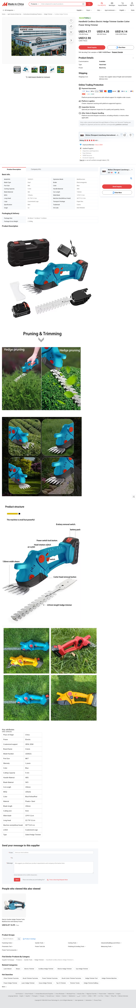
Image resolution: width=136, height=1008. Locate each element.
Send (17, 880)
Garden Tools (39, 943)
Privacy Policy (97, 1000)
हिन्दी (95, 996)
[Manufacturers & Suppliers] (13, 4)
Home (3, 14)
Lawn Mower (8, 969)
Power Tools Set (40, 946)
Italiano (58, 996)
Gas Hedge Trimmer (82, 969)
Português (35, 996)
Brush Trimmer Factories (30, 978)
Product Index (102, 993)
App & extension (110, 10)
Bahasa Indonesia (123, 996)
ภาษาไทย (100, 996)
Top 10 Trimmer (61, 983)
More (3, 987)
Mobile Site (111, 993)
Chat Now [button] (121, 47)
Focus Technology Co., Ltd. (55, 1000)
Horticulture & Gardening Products (32, 14)
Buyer (88, 10)
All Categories (9, 10)
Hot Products (19, 993)
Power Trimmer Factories (50, 978)
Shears (18, 969)
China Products (29, 993)
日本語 (90, 996)
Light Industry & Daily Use (14, 14)
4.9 (109, 172)
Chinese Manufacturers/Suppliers (44, 993)
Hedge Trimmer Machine (109, 978)
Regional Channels (92, 993)
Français (42, 996)
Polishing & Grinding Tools (76, 946)
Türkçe (107, 996)
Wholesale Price (71, 993)
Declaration (89, 1000)
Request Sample (117, 52)
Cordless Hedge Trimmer (61, 14)
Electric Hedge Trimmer (65, 969)
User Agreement (79, 1000)
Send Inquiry (92, 47)
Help (98, 10)
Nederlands (72, 996)
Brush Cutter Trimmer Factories (71, 978)
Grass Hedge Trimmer (45, 983)
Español (28, 996)
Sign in (132, 5)
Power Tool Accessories (9, 950)
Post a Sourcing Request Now (57, 880)
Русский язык (50, 996)
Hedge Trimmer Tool (91, 978)
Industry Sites (80, 993)
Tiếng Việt (113, 996)
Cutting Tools (72, 943)
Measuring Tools (106, 946)
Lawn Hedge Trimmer (28, 983)
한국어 (84, 996)
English (21, 996)
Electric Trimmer (29, 969)
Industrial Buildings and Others (110, 943)
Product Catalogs (30, 939)
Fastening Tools (7, 943)
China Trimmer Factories (11, 978)
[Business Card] (131, 178)
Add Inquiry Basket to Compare (39, 77)
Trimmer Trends (75, 983)
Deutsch (64, 996)
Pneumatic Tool (7, 946)
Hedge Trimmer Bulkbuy (91, 983)
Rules (132, 10)
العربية (78, 996)
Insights (118, 993)
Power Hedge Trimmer (10, 983)
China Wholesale (59, 993)
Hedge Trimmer (48, 14)
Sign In (82, 160)
